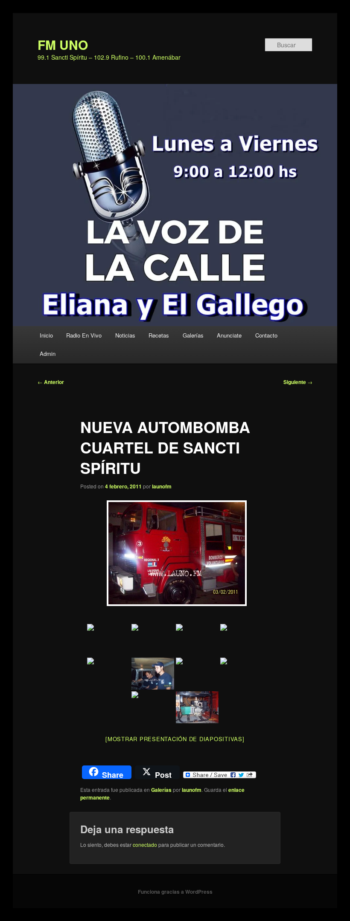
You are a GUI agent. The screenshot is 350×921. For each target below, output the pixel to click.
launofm (162, 486)
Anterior (51, 382)
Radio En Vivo (84, 335)
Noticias (125, 335)
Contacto (266, 335)
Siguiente (297, 382)
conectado (145, 844)
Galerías (193, 335)
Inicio (46, 335)
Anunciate (229, 335)
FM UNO (63, 44)
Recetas (159, 335)
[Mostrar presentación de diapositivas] (175, 739)
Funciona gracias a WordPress (175, 891)
